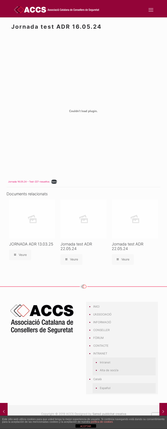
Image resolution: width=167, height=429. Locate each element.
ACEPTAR (85, 426)
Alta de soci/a (109, 370)
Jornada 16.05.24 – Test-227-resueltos (28, 181)
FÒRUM (98, 338)
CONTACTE (101, 345)
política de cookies (102, 421)
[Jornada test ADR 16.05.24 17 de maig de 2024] (4, 411)
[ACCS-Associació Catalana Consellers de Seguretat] (56, 10)
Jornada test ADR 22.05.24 (76, 246)
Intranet (105, 362)
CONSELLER (101, 330)
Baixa (54, 181)
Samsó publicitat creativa (109, 414)
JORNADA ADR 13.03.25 (31, 244)
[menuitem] (124, 379)
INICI (96, 306)
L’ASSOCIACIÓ (102, 314)
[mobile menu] (151, 9)
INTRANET (100, 353)
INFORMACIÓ (102, 322)
